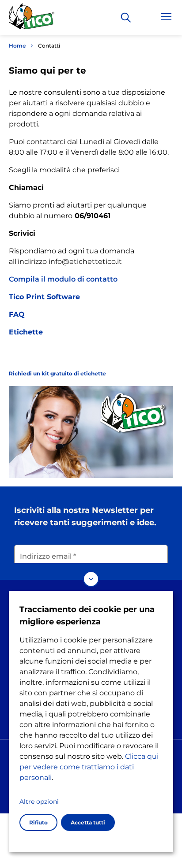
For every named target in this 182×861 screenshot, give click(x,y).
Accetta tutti (88, 822)
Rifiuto (38, 822)
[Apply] (125, 17)
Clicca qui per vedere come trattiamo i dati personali (89, 767)
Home (17, 45)
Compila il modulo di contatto (63, 279)
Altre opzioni (39, 801)
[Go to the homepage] (32, 19)
